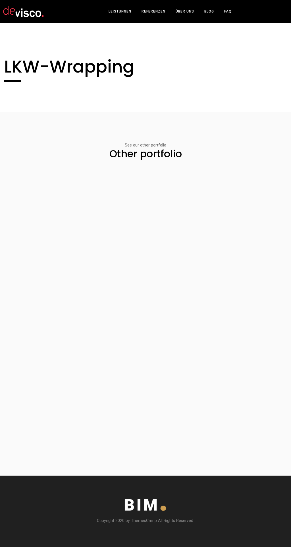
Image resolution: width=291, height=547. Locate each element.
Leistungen (120, 11)
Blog (209, 11)
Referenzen (153, 11)
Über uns (185, 11)
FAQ (228, 11)
